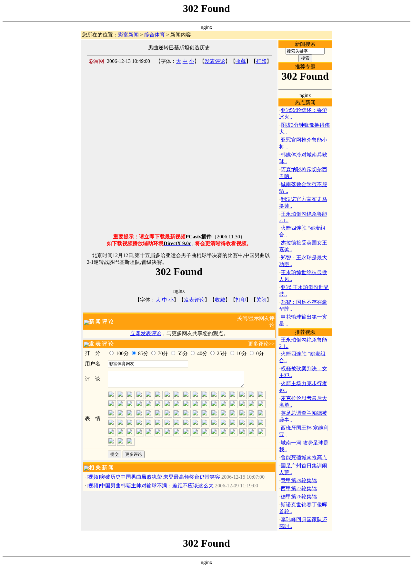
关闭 (261, 300)
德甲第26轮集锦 (299, 496)
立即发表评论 (145, 333)
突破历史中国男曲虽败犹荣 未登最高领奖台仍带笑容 (160, 477)
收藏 (241, 61)
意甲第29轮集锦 (299, 480)
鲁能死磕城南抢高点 (304, 457)
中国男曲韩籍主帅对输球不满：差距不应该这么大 (157, 485)
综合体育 (154, 34)
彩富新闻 (128, 34)
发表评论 (215, 61)
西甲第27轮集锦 (299, 488)
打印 (261, 61)
